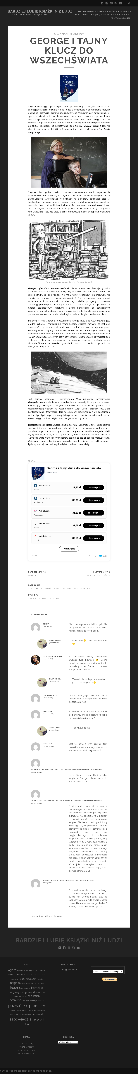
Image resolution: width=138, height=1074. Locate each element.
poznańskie (18, 1005)
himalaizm (31, 979)
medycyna (26, 992)
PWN (19, 1010)
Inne (77, 15)
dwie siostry (15, 979)
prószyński (12, 1010)
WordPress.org (26, 1053)
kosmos (43, 598)
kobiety (34, 983)
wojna (27, 1014)
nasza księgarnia (20, 996)
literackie (36, 988)
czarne (18, 974)
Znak (33, 1019)
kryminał (27, 988)
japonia (22, 983)
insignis (14, 983)
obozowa (26, 1001)
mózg (42, 992)
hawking (33, 598)
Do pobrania (122, 15)
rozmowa (32, 1010)
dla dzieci (26, 975)
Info (101, 11)
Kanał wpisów (27, 1047)
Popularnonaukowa (78, 588)
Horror (32, 575)
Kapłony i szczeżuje (98, 575)
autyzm (35, 970)
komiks (41, 983)
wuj (30, 1014)
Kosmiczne (60, 588)
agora (12, 970)
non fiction (33, 996)
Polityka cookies (120, 18)
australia (28, 970)
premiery (37, 1006)
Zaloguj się (26, 1044)
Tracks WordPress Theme (14, 1071)
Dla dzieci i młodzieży (69, 34)
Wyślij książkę (91, 15)
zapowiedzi (19, 1019)
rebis (24, 1010)
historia (40, 979)
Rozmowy (123, 11)
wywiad (38, 1014)
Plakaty (107, 15)
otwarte (32, 1001)
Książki (111, 11)
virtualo (21, 1014)
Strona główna (87, 11)
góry (22, 978)
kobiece (29, 983)
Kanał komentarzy (26, 1050)
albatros (20, 970)
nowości (15, 1000)
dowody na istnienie (38, 975)
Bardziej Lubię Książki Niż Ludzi (41, 11)
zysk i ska (54, 598)
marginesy (14, 992)
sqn (16, 1015)
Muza (35, 992)
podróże (39, 1000)
